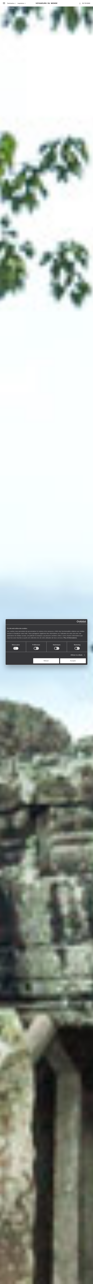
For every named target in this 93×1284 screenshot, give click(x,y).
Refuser (46, 661)
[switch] (36, 648)
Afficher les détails (77, 655)
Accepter (73, 661)
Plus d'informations (70, 638)
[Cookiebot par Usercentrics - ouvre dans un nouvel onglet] (78, 621)
